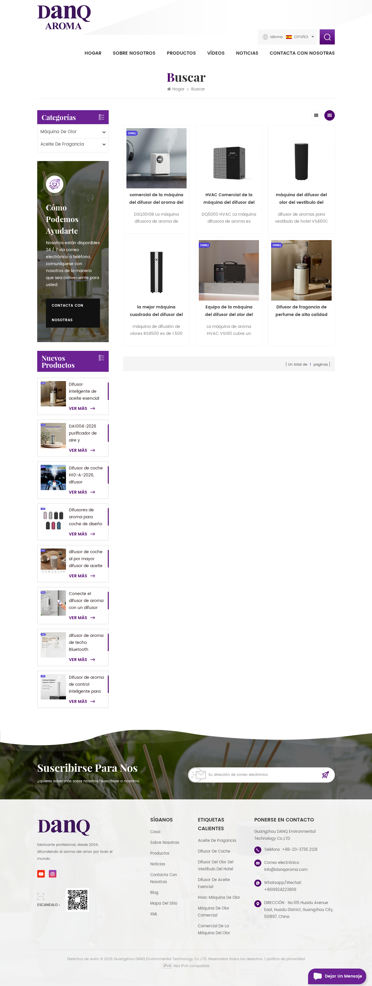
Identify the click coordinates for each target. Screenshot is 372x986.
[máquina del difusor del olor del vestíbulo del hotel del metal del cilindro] (301, 158)
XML (154, 914)
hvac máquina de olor (219, 898)
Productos (181, 53)
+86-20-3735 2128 (299, 850)
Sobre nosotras (164, 843)
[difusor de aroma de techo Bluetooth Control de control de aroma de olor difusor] (53, 645)
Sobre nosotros (134, 53)
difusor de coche (214, 852)
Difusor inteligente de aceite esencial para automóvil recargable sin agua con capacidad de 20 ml (86, 391)
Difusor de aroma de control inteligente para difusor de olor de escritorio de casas (86, 684)
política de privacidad (286, 959)
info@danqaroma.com (285, 870)
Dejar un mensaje (343, 976)
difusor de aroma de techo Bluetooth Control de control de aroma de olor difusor (86, 642)
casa (155, 832)
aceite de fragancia (62, 144)
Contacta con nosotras (302, 53)
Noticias (247, 53)
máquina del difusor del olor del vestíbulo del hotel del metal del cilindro (301, 199)
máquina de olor (58, 131)
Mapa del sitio (163, 904)
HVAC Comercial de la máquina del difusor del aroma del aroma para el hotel (229, 199)
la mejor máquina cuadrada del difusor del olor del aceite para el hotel (156, 311)
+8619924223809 (280, 890)
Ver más (78, 409)
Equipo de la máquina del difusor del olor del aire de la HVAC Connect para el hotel (229, 311)
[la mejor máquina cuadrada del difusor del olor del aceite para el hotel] (156, 270)
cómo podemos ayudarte (62, 219)
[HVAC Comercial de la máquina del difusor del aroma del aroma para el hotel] (229, 158)
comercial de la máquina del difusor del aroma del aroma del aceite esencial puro (156, 199)
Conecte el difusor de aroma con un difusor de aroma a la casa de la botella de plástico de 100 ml (86, 600)
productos (159, 854)
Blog (154, 893)
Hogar (93, 53)
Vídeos (216, 53)
